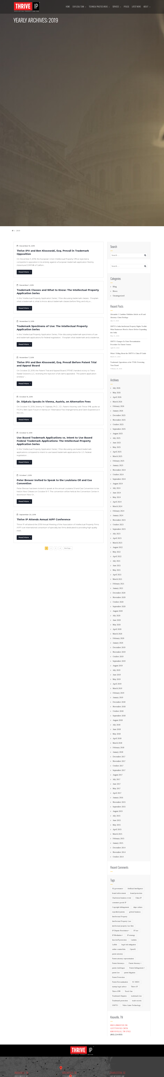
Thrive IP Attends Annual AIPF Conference (43, 519)
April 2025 (117, 452)
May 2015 (117, 825)
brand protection (136, 893)
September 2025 (119, 429)
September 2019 (119, 661)
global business (135, 912)
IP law (136, 931)
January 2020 (118, 643)
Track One (129, 991)
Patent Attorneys (118, 963)
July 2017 (116, 779)
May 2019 (117, 679)
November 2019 (119, 652)
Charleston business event (121, 898)
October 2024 (118, 474)
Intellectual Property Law (121, 921)
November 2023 (119, 520)
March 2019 (117, 688)
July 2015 (116, 816)
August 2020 (118, 611)
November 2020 (119, 597)
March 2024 (117, 506)
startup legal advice (119, 987)
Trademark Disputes (119, 996)
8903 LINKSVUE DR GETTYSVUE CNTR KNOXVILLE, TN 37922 (120, 1028)
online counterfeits (118, 949)
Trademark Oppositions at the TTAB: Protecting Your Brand (127, 363)
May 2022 (117, 552)
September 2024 (119, 479)
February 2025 (118, 461)
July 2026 (116, 388)
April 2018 (117, 738)
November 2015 (119, 802)
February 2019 (118, 693)
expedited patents (118, 912)
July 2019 (116, 670)
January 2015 (118, 843)
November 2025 (119, 420)
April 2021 (117, 575)
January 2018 (118, 752)
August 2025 (118, 434)
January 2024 (118, 515)
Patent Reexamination (120, 982)
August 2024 (118, 484)
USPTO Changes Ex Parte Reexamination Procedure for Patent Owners (125, 343)
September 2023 (119, 529)
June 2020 (117, 620)
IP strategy (131, 935)
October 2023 (118, 525)
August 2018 (118, 720)
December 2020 (119, 593)
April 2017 (117, 793)
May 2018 (117, 734)
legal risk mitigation (128, 945)
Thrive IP (134, 987)
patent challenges (118, 968)
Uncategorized (118, 296)
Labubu (134, 940)
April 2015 (117, 829)
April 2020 (117, 629)
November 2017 (119, 761)
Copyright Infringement (120, 907)
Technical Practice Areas (98, 6)
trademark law (136, 996)
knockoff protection (119, 940)
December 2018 (119, 702)
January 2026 (118, 411)
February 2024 (118, 511)
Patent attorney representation (123, 959)
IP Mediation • (117, 935)
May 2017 (117, 788)
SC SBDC (136, 982)
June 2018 (117, 729)
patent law (116, 973)
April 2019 (117, 684)
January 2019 (118, 697)
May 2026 (117, 393)
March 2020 (117, 634)
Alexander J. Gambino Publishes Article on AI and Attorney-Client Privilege (128, 315)
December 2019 (119, 647)
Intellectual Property (119, 916)
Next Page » (67, 548)
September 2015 (119, 807)
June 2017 (117, 784)
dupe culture (137, 907)
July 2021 (116, 561)
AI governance (117, 888)
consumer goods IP (119, 902)
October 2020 (118, 602)
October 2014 (118, 857)
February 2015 (118, 839)
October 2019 (118, 656)
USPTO (115, 1005)
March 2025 (117, 456)
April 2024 (117, 502)
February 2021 (118, 584)
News (115, 291)
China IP (138, 898)
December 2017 (119, 757)
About (145, 6)
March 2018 (117, 743)
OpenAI (133, 949)
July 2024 (116, 488)
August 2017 (118, 775)
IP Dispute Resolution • (120, 931)
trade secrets (136, 1001)
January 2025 (118, 465)
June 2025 (117, 443)
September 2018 (119, 716)
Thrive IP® (116, 991)
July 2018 (116, 725)
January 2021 (118, 588)
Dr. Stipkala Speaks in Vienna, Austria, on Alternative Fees (54, 401)
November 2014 (119, 852)
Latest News (136, 6)
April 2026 (117, 397)
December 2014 (119, 848)
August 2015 (118, 811)
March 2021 (117, 579)
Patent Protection (118, 977)
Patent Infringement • (137, 968)
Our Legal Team (78, 6)
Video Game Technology (131, 1005)
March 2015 (117, 834)
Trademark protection (120, 1001)
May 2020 (117, 625)
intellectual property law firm (123, 926)
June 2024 (117, 493)
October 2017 (118, 766)
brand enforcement (119, 893)
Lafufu (114, 945)
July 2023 (116, 534)
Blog (115, 287)
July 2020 (116, 616)
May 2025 (117, 447)
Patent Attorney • (135, 963)
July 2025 (116, 438)
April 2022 (117, 556)
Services (115, 6)
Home (68, 6)
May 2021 (117, 570)
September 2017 (119, 770)
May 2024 (117, 497)
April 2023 (117, 538)
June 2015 (117, 820)
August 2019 (118, 666)
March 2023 (117, 543)
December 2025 (119, 415)
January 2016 (118, 798)
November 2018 (119, 707)
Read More (24, 272)
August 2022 (118, 547)
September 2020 (119, 606)
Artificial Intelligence (135, 888)
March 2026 (117, 402)
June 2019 (117, 675)
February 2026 (118, 406)
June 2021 (117, 565)
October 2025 (118, 424)
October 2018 (118, 711)
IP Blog (126, 6)
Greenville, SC (69, 1073)
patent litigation (129, 973)
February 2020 (118, 638)
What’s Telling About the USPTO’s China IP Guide (128, 353)
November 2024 (119, 470)
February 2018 (118, 747)
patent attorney (117, 954)
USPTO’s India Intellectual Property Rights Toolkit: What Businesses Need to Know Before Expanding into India (128, 329)
